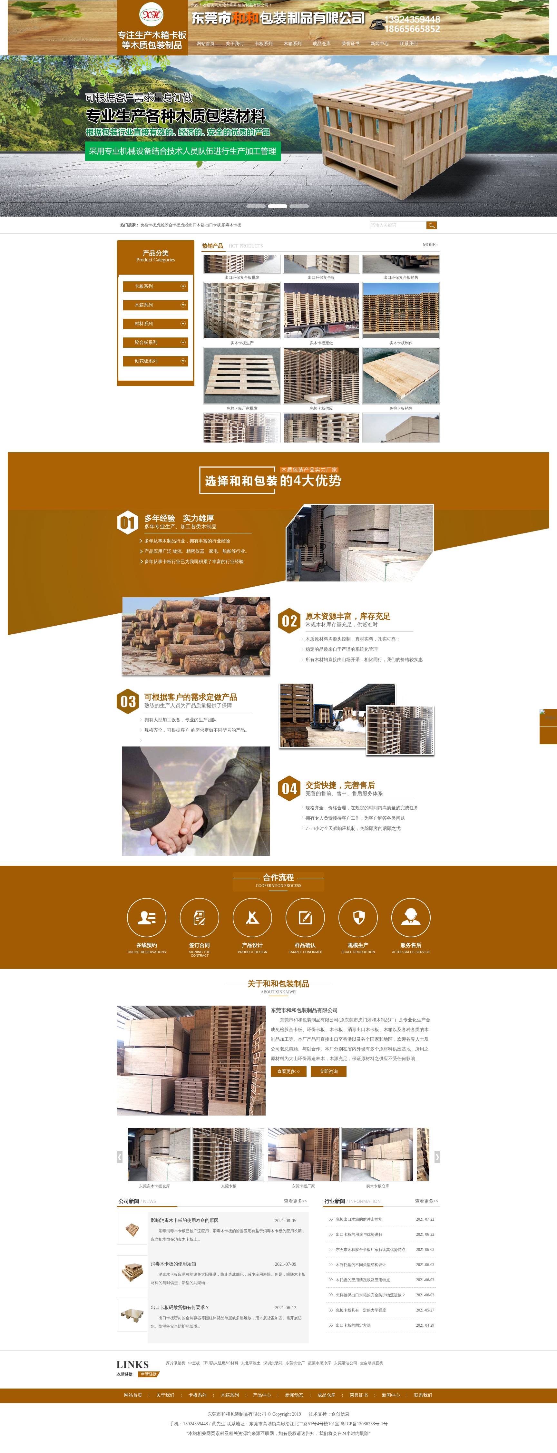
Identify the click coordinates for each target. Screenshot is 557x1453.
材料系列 (144, 323)
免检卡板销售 (401, 348)
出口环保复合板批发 (242, 414)
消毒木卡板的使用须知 (173, 1264)
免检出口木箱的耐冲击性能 (359, 1219)
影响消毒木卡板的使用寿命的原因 (185, 1220)
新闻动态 (294, 1395)
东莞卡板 (168, 1186)
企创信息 (340, 1414)
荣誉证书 (351, 43)
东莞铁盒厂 (295, 1363)
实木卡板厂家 (392, 1186)
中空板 (194, 1363)
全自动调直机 (371, 1363)
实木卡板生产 (242, 283)
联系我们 (409, 43)
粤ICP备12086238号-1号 (364, 1423)
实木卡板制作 (401, 283)
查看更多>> (288, 1071)
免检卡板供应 (321, 348)
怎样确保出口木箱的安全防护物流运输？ (371, 1295)
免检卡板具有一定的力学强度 (361, 1310)
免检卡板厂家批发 (242, 348)
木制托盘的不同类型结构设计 (361, 1265)
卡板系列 (264, 43)
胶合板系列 (146, 342)
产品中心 (262, 1395)
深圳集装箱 (273, 1363)
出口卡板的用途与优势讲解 (359, 1234)
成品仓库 (322, 43)
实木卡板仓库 (317, 1186)
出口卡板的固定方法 (353, 1325)
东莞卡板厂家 (243, 1186)
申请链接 (149, 1374)
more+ (430, 244)
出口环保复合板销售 (401, 414)
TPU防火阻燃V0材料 (220, 1363)
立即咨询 (329, 1071)
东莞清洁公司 (345, 1363)
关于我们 (235, 43)
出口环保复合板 (321, 414)
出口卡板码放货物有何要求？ (180, 1307)
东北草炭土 (250, 1363)
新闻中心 (380, 43)
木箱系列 (293, 43)
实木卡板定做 (321, 283)
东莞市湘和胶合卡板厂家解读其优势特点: (371, 1249)
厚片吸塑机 (175, 1363)
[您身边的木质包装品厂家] (278, 136)
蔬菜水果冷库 (319, 1363)
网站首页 (206, 43)
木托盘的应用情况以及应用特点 (363, 1280)
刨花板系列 (146, 361)
